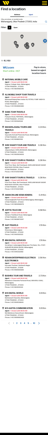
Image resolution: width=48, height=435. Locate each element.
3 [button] (20, 323)
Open (15, 27)
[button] (38, 323)
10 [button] (34, 323)
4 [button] (24, 323)
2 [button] (16, 323)
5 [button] (28, 323)
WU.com (8, 67)
